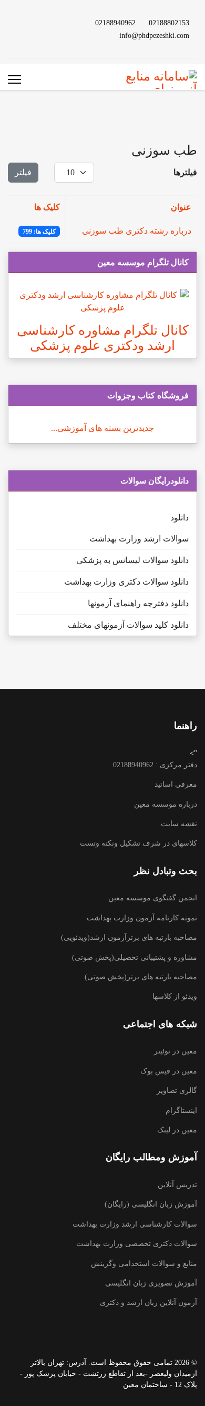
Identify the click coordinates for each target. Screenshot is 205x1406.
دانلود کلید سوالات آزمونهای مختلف (128, 624)
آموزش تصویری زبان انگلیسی (151, 1283)
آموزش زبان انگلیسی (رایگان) (151, 1204)
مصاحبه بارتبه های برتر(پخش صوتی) (141, 977)
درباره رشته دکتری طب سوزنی (136, 230)
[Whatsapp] (57, 35)
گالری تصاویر (177, 1090)
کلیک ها (47, 207)
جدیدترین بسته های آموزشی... (102, 428)
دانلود (179, 517)
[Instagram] (23, 22)
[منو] (14, 79)
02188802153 (169, 22)
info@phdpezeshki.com (154, 35)
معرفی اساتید (176, 784)
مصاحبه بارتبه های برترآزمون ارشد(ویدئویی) (129, 937)
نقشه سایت (179, 824)
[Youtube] (57, 22)
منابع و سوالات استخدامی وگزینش (144, 1264)
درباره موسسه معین (165, 804)
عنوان (181, 207)
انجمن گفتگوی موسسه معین (152, 898)
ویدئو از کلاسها (174, 996)
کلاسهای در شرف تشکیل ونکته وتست (138, 843)
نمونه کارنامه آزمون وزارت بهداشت (142, 918)
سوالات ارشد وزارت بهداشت (139, 538)
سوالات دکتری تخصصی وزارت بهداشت (136, 1244)
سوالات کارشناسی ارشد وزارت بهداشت (135, 1224)
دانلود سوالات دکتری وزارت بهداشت (126, 581)
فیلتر (23, 172)
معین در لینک (177, 1130)
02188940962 (115, 22)
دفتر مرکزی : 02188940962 (155, 765)
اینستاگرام (181, 1110)
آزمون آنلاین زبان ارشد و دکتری (148, 1303)
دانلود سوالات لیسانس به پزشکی (132, 560)
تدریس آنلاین (177, 1185)
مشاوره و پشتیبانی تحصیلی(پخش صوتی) (134, 957)
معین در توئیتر (175, 1051)
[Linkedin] (40, 22)
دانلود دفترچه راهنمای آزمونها (138, 603)
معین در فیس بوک (168, 1071)
